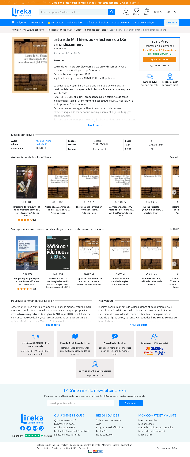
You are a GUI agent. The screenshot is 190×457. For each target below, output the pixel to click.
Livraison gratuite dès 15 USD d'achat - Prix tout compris (85, 2)
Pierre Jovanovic (22, 213)
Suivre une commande (108, 420)
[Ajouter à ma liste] (37, 166)
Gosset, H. (151, 284)
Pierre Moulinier (26, 284)
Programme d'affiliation (109, 427)
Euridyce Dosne (116, 213)
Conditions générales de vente (85, 445)
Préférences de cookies (47, 445)
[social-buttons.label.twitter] (28, 428)
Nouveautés (37, 22)
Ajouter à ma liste (161, 65)
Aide (98, 424)
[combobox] (74, 12)
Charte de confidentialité (64, 448)
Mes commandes (147, 420)
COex (174, 448)
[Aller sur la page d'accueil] (21, 12)
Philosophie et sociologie (60, 29)
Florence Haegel (54, 284)
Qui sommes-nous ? (65, 420)
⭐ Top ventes (55, 22)
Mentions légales (110, 445)
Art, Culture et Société (33, 29)
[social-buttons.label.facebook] (22, 428)
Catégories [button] (20, 22)
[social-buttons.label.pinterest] (41, 428)
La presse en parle (64, 424)
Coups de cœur (120, 22)
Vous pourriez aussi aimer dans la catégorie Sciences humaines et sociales (57, 229)
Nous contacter (105, 434)
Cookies (64, 445)
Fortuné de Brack (120, 284)
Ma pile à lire (145, 434)
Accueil (15, 29)
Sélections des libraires (67, 434)
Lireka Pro (171, 22)
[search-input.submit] (111, 12)
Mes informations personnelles (155, 427)
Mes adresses (146, 424)
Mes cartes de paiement (151, 431)
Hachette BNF (42, 144)
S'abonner (131, 403)
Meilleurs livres (75, 22)
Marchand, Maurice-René (89, 284)
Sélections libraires (98, 22)
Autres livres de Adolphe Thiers (31, 157)
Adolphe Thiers (60, 48)
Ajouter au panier (159, 59)
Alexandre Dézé (62, 287)
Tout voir (174, 157)
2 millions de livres (129, 2)
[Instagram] (35, 428)
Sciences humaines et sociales (91, 29)
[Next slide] (174, 192)
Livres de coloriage (143, 22)
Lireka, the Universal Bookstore (71, 431)
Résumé (58, 60)
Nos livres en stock (64, 427)
